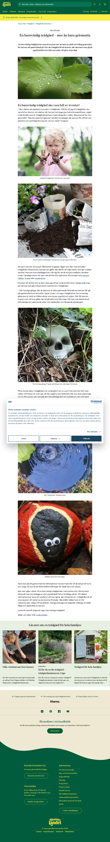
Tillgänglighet (69, 831)
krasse (27, 278)
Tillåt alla (86, 438)
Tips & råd (21, 24)
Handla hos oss (64, 790)
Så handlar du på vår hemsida (70, 801)
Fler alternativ (92, 432)
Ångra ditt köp (64, 777)
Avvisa (23, 438)
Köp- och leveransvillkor (68, 773)
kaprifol (61, 296)
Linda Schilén (41, 615)
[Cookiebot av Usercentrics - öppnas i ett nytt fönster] (92, 402)
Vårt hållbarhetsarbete (68, 794)
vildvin (71, 296)
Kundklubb (93, 11)
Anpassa (53, 438)
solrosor (85, 275)
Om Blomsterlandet (66, 770)
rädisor (21, 278)
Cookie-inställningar (70, 811)
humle (54, 296)
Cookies (38, 831)
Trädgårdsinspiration (43, 24)
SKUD (61, 804)
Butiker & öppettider (36, 802)
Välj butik (104, 11)
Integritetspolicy (48, 831)
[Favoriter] (94, 4)
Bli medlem (55, 731)
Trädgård (30, 24)
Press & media (64, 787)
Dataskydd (59, 831)
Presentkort (63, 783)
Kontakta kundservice (36, 776)
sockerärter (40, 278)
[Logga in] (99, 4)
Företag (86, 11)
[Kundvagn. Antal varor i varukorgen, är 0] (104, 4)
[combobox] (57, 4)
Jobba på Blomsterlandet (68, 797)
